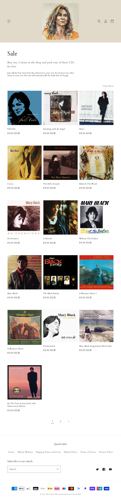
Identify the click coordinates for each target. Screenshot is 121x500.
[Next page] (68, 421)
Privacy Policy (106, 452)
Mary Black (12, 293)
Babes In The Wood (88, 184)
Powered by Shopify (74, 494)
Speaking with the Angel (54, 129)
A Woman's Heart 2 (88, 293)
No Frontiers (13, 238)
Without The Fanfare (88, 238)
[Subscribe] (57, 469)
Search (11, 452)
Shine (81, 129)
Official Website (25, 452)
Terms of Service (88, 452)
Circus (10, 184)
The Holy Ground (51, 184)
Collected (47, 238)
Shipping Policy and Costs (48, 452)
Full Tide (11, 129)
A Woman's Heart (15, 348)
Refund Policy (70, 452)
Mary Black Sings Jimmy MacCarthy (95, 346)
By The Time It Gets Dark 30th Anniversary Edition (21, 404)
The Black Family (51, 293)
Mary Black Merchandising (56, 494)
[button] (9, 21)
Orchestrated (49, 346)
